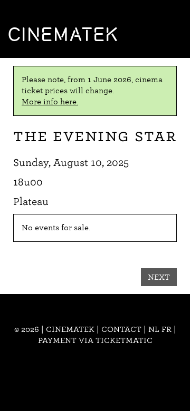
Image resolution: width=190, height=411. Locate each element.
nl (153, 329)
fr (167, 329)
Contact (121, 329)
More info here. (50, 101)
